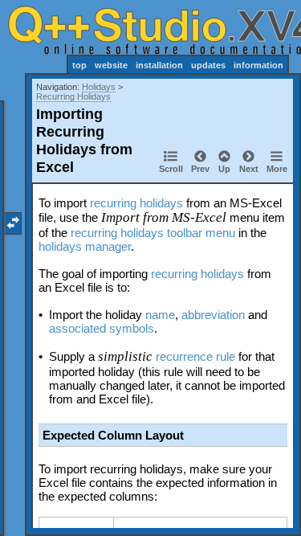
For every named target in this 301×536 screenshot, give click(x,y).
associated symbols (101, 328)
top (79, 65)
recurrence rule (195, 356)
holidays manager (85, 246)
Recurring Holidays (73, 96)
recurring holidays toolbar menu (153, 232)
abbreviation (213, 314)
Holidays (99, 87)
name (160, 314)
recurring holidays (136, 203)
